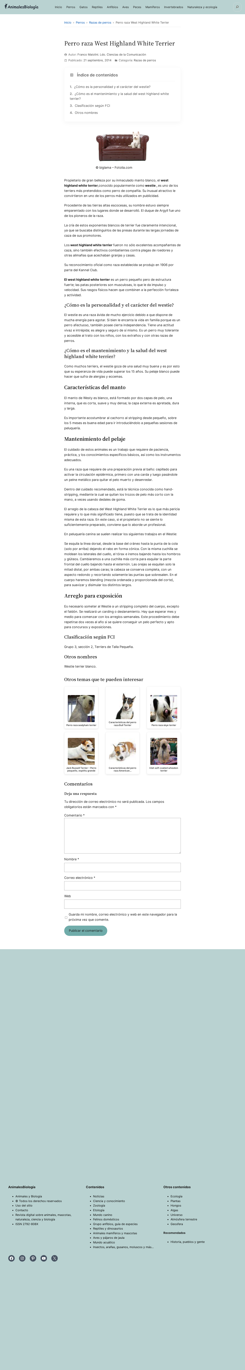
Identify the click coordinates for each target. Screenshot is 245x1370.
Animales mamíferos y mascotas (115, 1233)
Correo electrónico (79, 878)
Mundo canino (102, 1215)
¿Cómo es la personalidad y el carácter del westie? (110, 87)
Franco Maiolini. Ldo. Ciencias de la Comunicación (111, 54)
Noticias (98, 1196)
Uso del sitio (23, 1205)
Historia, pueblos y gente (188, 1242)
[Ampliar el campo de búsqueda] (237, 7)
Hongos (176, 1205)
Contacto (21, 1210)
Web (67, 896)
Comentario (74, 815)
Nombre (71, 859)
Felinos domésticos (106, 1219)
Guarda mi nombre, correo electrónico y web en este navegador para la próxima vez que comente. (123, 916)
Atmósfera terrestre (184, 1219)
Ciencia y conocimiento (109, 1201)
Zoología (99, 1205)
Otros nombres (84, 113)
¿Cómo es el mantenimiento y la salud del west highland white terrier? (119, 96)
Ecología (176, 1196)
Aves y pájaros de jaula (108, 1237)
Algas (174, 1210)
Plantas (175, 1201)
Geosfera (177, 1224)
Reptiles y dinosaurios (108, 1228)
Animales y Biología (28, 1196)
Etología (98, 1210)
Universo (177, 1215)
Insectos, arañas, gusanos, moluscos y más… (123, 1247)
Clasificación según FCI (90, 106)
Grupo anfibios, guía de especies (115, 1224)
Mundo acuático (104, 1242)
